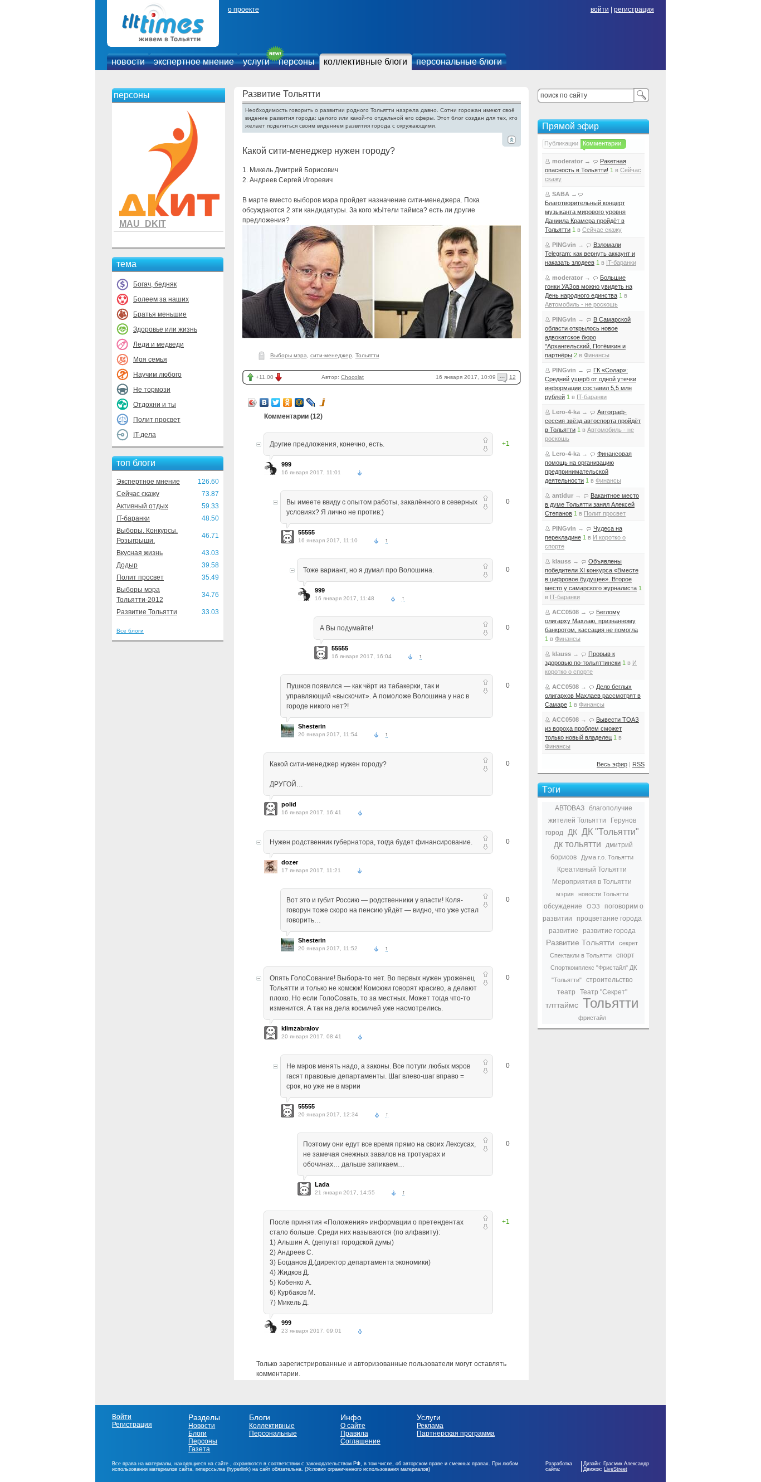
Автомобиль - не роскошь (581, 304)
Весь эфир (612, 764)
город (554, 833)
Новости (201, 1426)
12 (512, 377)
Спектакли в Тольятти (581, 955)
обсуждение (563, 906)
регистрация (634, 9)
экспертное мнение (194, 61)
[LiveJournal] (311, 402)
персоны (297, 61)
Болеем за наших (161, 299)
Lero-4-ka (566, 412)
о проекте (243, 9)
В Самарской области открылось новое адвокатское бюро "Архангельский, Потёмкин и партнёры (588, 337)
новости (128, 61)
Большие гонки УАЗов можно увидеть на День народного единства (588, 286)
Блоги (197, 1433)
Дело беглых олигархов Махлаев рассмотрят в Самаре (593, 695)
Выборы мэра (288, 355)
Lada (322, 1184)
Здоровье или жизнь (165, 329)
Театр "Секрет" (603, 992)
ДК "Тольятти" (610, 832)
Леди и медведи (158, 344)
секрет (628, 943)
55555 (306, 532)
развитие (563, 931)
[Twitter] (276, 402)
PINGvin (564, 244)
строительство (609, 980)
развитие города (609, 931)
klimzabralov (300, 1028)
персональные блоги (459, 61)
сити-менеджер (331, 355)
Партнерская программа (456, 1433)
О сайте (352, 1426)
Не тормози (151, 389)
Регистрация (132, 1424)
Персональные (273, 1433)
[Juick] (323, 402)
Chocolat (352, 377)
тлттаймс (561, 1004)
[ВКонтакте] (264, 402)
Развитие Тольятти (146, 612)
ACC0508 (565, 612)
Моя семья (150, 359)
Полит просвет (157, 420)
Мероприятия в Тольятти (592, 882)
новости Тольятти (603, 894)
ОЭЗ (593, 906)
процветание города (609, 918)
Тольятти (367, 355)
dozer (289, 862)
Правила (354, 1433)
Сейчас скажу (137, 494)
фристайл (592, 1017)
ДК (572, 832)
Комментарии (602, 143)
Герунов (623, 820)
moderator (567, 161)
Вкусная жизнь (139, 553)
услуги (256, 61)
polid (288, 804)
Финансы (596, 355)
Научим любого (157, 374)
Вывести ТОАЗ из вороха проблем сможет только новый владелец (592, 728)
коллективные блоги (365, 61)
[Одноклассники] (288, 402)
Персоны (202, 1441)
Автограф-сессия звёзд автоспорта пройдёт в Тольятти (593, 421)
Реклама (430, 1426)
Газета (199, 1449)
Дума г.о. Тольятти (607, 857)
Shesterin (312, 726)
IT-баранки (133, 518)
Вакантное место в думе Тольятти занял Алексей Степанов (592, 504)
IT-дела (144, 435)
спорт (625, 955)
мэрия (565, 894)
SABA (560, 194)
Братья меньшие (160, 314)
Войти (121, 1417)
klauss (561, 561)
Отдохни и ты (154, 405)
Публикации (561, 143)
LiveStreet (615, 1469)
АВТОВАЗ (569, 808)
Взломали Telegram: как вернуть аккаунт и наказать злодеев (590, 253)
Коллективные (272, 1426)
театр (566, 992)
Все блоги (130, 631)
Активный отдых (142, 506)
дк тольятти (577, 844)
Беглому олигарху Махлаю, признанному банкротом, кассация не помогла (591, 621)
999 (286, 464)
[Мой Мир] (299, 402)
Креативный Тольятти (592, 869)
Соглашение (360, 1441)
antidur (562, 495)
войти (600, 9)
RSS (638, 764)
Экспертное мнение (148, 481)
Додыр (127, 565)
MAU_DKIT (142, 224)
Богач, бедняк (155, 284)
